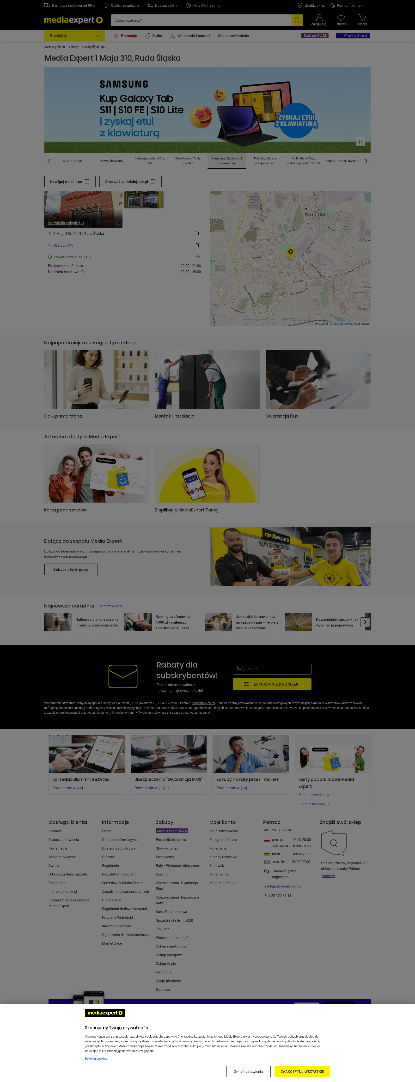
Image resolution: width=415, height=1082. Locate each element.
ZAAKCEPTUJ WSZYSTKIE (302, 1071)
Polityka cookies (96, 1058)
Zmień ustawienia (248, 1071)
